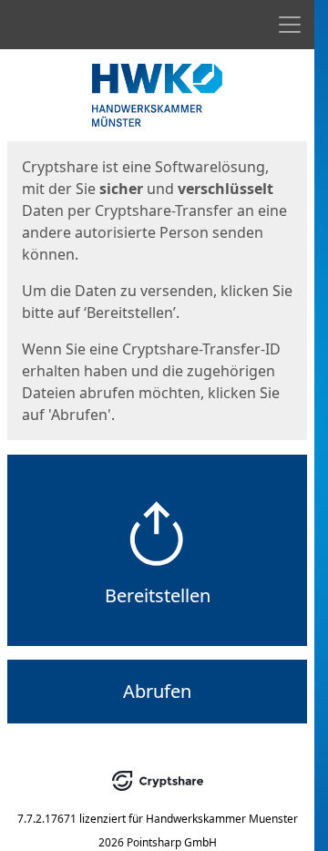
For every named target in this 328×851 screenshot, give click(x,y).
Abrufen (157, 691)
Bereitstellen (157, 595)
